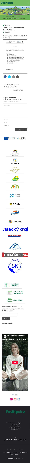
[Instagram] (11, 399)
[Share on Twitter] (9, 77)
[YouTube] (15, 399)
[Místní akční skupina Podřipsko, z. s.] (7, 3)
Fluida (14, 458)
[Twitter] (14, 449)
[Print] (17, 77)
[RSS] (22, 449)
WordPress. (20, 458)
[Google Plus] (18, 449)
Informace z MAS (10, 16)
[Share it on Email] (13, 77)
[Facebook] (18, 399)
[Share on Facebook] (5, 77)
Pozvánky (18, 16)
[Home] (3, 16)
